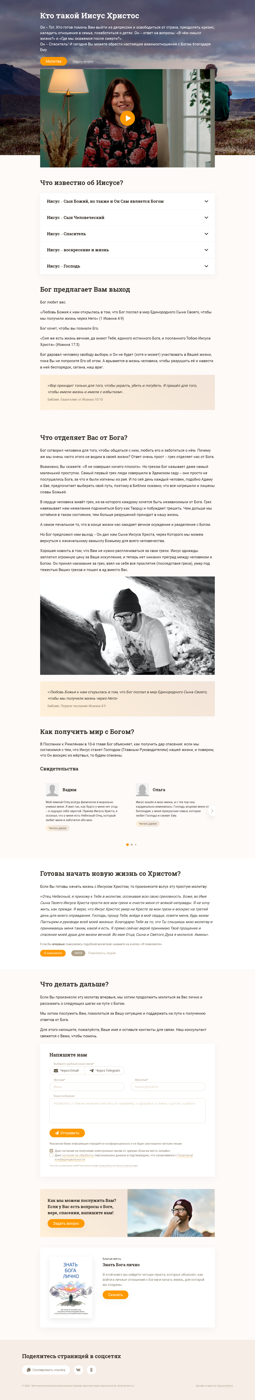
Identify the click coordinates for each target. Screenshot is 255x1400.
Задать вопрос (83, 61)
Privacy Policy (105, 1166)
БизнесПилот (225, 1385)
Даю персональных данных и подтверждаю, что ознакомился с (124, 1157)
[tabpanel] (82, 807)
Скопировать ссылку (48, 1370)
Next (211, 811)
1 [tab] (127, 844)
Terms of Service (124, 1166)
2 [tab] (132, 845)
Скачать (115, 1295)
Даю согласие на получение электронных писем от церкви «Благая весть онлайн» (112, 1151)
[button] (78, 1370)
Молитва (53, 61)
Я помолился (53, 953)
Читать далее (57, 828)
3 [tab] (135, 844)
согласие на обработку (78, 1155)
